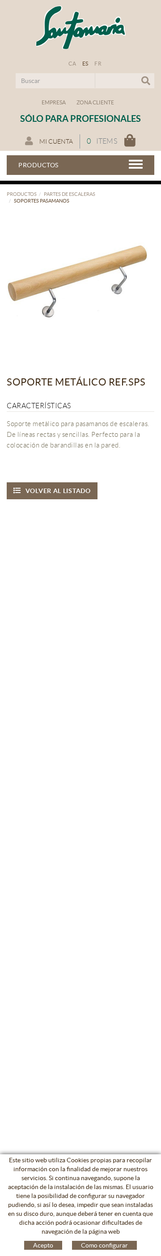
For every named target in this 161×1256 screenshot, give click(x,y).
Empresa (54, 102)
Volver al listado (58, 490)
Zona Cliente (95, 102)
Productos (22, 194)
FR (98, 63)
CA (72, 63)
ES (85, 63)
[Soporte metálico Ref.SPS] (77, 284)
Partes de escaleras (69, 194)
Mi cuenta (55, 141)
